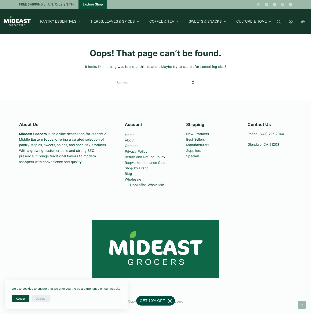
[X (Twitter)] (266, 4)
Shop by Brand (137, 168)
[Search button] (193, 82)
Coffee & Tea (161, 21)
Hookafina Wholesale (147, 185)
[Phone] (290, 4)
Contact (131, 146)
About (130, 140)
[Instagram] (274, 4)
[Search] (279, 21)
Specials (193, 156)
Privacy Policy (136, 151)
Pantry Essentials (58, 21)
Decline (40, 298)
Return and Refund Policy (145, 157)
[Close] (170, 301)
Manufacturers (197, 145)
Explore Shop (93, 4)
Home (129, 135)
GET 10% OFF (152, 301)
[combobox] (151, 82)
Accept (20, 298)
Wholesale (133, 179)
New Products (197, 134)
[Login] (291, 21)
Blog (128, 173)
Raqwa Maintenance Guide (146, 162)
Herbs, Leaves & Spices (113, 21)
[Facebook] (258, 4)
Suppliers (193, 150)
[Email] (282, 4)
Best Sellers (195, 139)
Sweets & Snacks (205, 21)
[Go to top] (302, 305)
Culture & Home (251, 21)
